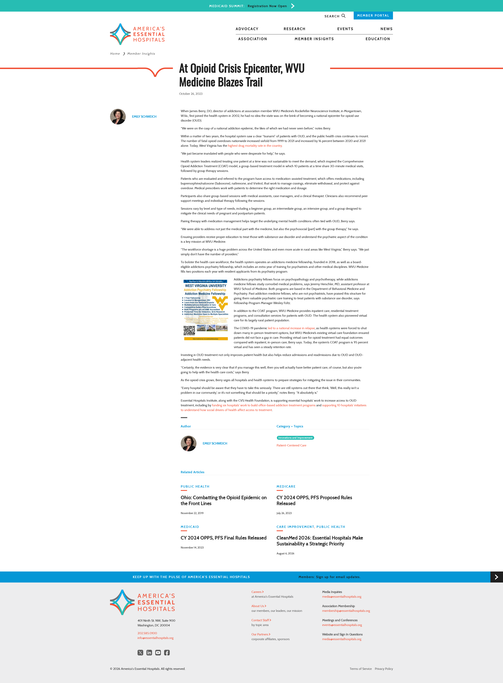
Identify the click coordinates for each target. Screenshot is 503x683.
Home (115, 53)
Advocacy (247, 29)
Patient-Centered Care (291, 445)
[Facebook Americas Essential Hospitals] (167, 652)
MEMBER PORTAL (373, 15)
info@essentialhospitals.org (155, 638)
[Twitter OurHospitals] (140, 652)
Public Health (195, 486)
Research (295, 29)
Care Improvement (295, 526)
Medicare (286, 486)
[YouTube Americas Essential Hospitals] (158, 652)
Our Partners (260, 634)
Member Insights (314, 39)
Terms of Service (361, 668)
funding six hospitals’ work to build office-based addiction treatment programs (264, 405)
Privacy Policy (384, 668)
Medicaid (190, 526)
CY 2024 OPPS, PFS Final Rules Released (223, 538)
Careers (257, 592)
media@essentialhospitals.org (341, 596)
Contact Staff (261, 620)
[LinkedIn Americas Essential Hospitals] (149, 652)
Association (252, 39)
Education (378, 39)
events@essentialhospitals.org (342, 625)
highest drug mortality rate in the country (255, 145)
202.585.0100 (147, 633)
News (387, 29)
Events (345, 29)
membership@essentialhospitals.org (346, 610)
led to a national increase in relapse (291, 328)
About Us (258, 606)
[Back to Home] (137, 34)
